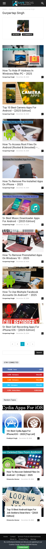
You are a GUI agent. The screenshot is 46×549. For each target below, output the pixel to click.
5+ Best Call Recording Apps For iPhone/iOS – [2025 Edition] (20, 328)
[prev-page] (12, 344)
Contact (12, 537)
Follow (39, 375)
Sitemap (33, 539)
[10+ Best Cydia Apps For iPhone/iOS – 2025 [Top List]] (23, 420)
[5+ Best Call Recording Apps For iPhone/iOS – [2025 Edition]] (23, 313)
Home (4, 9)
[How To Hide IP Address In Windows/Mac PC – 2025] (23, 56)
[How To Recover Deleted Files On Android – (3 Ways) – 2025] (23, 461)
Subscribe (38, 390)
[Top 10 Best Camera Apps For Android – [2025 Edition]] (23, 93)
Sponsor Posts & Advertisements (29, 537)
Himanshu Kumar (13, 479)
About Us (13, 539)
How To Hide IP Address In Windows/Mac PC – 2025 (17, 72)
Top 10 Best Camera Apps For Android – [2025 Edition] (19, 109)
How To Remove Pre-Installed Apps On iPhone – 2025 (22, 183)
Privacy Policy (23, 539)
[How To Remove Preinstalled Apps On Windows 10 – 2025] (23, 241)
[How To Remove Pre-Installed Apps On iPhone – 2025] (23, 167)
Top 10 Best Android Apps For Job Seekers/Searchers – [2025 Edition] (22, 512)
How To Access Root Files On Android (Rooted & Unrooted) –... (20, 146)
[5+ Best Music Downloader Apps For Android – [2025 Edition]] (23, 204)
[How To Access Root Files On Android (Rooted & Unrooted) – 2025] (23, 130)
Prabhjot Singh (12, 438)
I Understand (23, 547)
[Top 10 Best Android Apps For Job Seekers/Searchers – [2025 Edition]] (23, 502)
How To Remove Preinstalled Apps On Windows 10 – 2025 (22, 257)
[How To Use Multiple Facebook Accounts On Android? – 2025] (23, 277)
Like (40, 369)
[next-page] (33, 344)
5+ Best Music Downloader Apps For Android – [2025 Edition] (21, 220)
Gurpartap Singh (8, 77)
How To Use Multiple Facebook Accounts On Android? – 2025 (20, 293)
